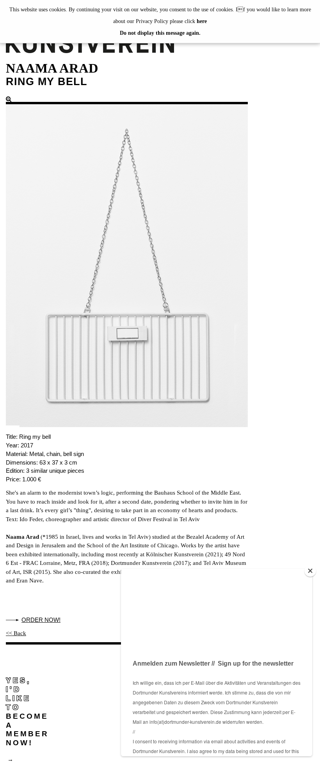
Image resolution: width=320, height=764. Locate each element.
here (202, 21)
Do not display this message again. (160, 33)
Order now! (40, 619)
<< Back (16, 633)
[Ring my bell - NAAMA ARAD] (127, 261)
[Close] (310, 571)
